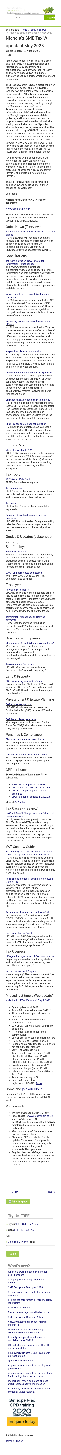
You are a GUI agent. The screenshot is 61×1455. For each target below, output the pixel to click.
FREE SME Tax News (27, 1224)
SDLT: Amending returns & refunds (24, 681)
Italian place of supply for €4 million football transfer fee (29, 880)
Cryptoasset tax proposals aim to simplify (28, 399)
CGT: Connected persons (19, 704)
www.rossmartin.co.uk (18, 208)
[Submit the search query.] (50, 17)
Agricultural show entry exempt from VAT (27, 912)
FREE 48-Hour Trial (24, 1229)
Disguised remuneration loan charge (25, 739)
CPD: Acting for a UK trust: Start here (31, 787)
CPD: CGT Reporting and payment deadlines (29, 792)
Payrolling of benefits (17, 589)
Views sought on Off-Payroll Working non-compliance (28, 295)
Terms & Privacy (14, 1441)
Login (13, 1253)
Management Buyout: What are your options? (30, 643)
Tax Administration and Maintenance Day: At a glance (30, 233)
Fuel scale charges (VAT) (19, 933)
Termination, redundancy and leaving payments (25, 618)
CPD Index (19, 802)
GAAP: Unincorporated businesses (24, 572)
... (38, 1083)
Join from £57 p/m (18, 1241)
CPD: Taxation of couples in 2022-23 (31, 796)
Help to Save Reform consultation (24, 351)
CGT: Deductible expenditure (21, 719)
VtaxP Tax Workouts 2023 (19, 450)
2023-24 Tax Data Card (18, 479)
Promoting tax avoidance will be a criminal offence (28, 323)
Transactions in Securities (20, 664)
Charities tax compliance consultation (26, 423)
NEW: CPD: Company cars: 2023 (28, 784)
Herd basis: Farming (16, 551)
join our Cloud (32, 1089)
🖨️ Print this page (17, 1201)
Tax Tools (11, 503)
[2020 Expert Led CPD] (22, 1426)
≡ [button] (57, 5)
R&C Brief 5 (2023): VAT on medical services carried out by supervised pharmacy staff (29, 853)
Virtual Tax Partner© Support (21, 971)
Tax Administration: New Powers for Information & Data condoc (25, 262)
